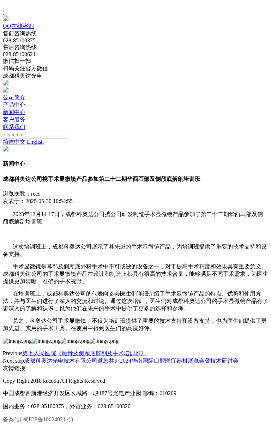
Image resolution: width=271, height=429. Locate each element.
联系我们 (14, 127)
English (35, 142)
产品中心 (14, 105)
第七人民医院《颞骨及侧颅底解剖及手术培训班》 (84, 353)
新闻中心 (14, 112)
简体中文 (14, 142)
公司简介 (14, 97)
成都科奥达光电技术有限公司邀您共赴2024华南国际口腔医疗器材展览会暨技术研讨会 (131, 361)
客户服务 (14, 120)
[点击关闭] (3, 12)
